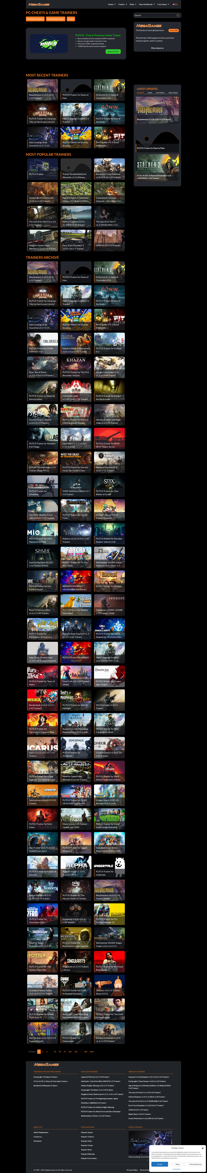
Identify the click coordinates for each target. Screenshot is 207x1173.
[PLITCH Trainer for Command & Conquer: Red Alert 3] (42, 724)
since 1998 (174, 30)
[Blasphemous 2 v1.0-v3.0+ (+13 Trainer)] (42, 90)
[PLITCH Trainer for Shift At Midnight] (76, 700)
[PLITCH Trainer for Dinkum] (109, 581)
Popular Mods (86, 1141)
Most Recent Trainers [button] (35, 19)
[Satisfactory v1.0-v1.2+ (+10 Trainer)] (42, 795)
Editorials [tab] (160, 93)
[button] (203, 1148)
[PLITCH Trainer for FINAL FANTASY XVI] (42, 343)
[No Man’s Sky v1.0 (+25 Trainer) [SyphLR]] (109, 510)
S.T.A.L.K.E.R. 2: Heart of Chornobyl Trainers (51, 1081)
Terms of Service (146, 1170)
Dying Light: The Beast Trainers (45, 1077)
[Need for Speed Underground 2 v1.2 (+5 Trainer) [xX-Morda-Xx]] (42, 938)
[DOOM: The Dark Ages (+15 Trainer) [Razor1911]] (42, 462)
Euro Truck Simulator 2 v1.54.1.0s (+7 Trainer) (146, 1105)
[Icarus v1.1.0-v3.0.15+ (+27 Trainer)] (42, 747)
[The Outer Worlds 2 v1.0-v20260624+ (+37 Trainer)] (42, 510)
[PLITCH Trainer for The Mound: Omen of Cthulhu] (76, 890)
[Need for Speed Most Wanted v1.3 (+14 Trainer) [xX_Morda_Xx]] (76, 771)
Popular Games (87, 1132)
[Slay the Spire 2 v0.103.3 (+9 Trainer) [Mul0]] (42, 1033)
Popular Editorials (88, 1154)
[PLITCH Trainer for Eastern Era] (109, 343)
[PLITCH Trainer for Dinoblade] (42, 486)
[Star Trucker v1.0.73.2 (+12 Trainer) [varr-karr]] (42, 843)
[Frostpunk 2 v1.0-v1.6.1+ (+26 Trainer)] (76, 914)
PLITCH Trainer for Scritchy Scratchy (144, 1157)
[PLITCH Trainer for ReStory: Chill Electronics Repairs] (76, 415)
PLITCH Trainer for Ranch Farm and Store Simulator (101, 1111)
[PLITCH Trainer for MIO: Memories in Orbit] (42, 533)
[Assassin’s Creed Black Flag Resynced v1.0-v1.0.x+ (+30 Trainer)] (76, 724)
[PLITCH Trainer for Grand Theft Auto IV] (42, 1009)
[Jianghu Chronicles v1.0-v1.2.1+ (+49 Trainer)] (109, 367)
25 (55, 1052)
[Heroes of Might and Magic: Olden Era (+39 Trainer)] (109, 415)
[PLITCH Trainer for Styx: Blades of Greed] (109, 486)
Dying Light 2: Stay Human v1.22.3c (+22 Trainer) (147, 1081)
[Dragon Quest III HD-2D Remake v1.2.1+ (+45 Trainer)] (109, 795)
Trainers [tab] (140, 93)
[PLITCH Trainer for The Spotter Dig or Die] (42, 961)
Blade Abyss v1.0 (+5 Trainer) (140, 1114)
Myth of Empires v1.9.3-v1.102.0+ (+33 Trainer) (147, 1097)
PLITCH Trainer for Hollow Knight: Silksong (97, 1107)
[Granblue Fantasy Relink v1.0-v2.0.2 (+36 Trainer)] (42, 985)
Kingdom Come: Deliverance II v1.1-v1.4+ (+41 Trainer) (102, 1094)
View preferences (195, 1164)
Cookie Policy (176, 1169)
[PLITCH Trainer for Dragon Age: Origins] (109, 676)
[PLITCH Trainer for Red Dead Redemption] (109, 961)
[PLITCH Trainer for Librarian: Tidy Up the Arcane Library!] (42, 113)
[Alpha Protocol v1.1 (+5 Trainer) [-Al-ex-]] (76, 866)
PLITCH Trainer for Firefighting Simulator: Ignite (99, 1098)
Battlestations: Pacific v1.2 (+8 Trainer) (96, 1116)
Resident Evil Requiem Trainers (45, 1085)
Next (92, 1052)
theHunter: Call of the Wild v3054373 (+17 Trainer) (100, 1081)
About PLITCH (113, 51)
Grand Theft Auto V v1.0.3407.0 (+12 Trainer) (146, 1118)
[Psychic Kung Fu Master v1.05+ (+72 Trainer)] (42, 415)
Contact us (38, 1137)
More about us (157, 48)
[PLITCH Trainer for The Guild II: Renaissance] (109, 1009)
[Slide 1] (147, 1160)
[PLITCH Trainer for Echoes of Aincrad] (42, 866)
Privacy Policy (132, 1170)
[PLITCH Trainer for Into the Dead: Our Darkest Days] (76, 462)
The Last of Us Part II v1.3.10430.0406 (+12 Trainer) (148, 1101)
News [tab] (150, 93)
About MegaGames (41, 1132)
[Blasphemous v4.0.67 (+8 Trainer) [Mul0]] (109, 890)
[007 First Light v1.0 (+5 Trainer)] (109, 700)
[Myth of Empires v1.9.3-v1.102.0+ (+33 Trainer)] (76, 216)
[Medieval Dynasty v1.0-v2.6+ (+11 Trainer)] (109, 462)
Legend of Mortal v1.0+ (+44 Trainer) (95, 1077)
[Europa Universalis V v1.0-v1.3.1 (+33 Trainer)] (109, 1033)
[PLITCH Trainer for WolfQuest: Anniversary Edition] (42, 629)
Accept (159, 1164)
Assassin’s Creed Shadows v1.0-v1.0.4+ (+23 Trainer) (149, 1077)
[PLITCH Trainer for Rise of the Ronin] (109, 113)
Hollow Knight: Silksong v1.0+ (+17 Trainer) (97, 1085)
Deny (178, 1164)
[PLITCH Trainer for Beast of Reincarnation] (42, 391)
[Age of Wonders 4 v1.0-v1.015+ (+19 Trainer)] (42, 890)
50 (60, 1052)
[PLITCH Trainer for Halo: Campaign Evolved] (109, 724)
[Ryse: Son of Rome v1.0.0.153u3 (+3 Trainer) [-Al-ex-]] (42, 367)
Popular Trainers (87, 1137)
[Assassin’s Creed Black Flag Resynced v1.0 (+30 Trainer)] (76, 1009)
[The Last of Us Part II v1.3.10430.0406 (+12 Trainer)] (109, 216)
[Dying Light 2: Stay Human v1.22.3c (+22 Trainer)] (42, 193)
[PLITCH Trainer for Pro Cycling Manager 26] (109, 914)
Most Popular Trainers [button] (55, 19)
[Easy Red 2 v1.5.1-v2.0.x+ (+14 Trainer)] (76, 438)
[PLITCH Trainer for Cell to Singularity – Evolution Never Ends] (109, 629)
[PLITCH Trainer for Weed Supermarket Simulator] (109, 819)
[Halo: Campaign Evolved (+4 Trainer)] (76, 113)
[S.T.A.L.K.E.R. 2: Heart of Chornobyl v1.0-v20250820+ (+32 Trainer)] (109, 90)
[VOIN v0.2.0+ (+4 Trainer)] (109, 240)
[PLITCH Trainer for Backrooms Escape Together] (76, 938)
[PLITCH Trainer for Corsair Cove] (76, 510)
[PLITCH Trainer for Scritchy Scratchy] (76, 137)
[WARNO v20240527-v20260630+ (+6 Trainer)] (76, 581)
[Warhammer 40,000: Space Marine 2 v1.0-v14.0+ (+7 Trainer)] (109, 557)
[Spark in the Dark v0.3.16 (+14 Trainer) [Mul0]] (42, 557)
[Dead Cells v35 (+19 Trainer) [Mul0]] (76, 676)
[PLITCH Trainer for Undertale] (109, 866)
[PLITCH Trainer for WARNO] (76, 652)
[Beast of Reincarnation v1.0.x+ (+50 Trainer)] (42, 605)
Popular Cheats (87, 1145)
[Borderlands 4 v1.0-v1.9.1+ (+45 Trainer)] (42, 700)
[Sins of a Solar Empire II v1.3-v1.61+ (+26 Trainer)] (76, 629)
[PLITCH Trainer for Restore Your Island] (76, 605)
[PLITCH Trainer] (42, 169)
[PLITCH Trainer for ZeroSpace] (76, 747)
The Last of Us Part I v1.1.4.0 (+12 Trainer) (145, 1092)
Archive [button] (71, 19)
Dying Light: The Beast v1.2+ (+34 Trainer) (97, 1090)
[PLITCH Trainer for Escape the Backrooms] (109, 391)
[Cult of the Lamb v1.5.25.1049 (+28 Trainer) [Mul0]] (76, 391)
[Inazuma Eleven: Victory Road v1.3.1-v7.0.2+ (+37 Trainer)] (109, 843)
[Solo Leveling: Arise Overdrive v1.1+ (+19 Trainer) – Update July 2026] (42, 137)
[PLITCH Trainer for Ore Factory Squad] (42, 581)
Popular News (86, 1150)
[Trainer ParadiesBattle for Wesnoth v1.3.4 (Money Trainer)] (76, 169)
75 (65, 1052)
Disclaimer (38, 1141)
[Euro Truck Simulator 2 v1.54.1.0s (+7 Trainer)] (76, 240)
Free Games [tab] (173, 93)
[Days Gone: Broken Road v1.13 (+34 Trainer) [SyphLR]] (42, 652)
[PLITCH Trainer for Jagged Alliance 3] (76, 843)
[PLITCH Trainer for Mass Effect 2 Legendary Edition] (109, 771)
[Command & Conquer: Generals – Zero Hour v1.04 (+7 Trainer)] (109, 193)
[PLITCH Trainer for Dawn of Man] (76, 90)
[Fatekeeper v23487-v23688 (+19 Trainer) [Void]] (109, 605)
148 (85, 1052)
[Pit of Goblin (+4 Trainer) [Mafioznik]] (109, 137)
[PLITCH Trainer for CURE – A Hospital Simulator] (76, 985)
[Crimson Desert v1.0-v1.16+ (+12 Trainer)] (109, 747)
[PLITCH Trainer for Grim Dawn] (42, 819)
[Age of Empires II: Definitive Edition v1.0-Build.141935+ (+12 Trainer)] (76, 193)
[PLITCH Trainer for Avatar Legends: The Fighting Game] (42, 771)
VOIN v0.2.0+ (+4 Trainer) (138, 1110)
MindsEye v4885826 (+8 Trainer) (93, 1103)
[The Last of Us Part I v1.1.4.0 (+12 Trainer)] (42, 216)
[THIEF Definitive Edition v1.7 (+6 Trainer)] (76, 486)
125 (75, 1052)
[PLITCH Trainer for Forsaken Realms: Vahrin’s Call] (109, 533)
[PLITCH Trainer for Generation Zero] (42, 914)
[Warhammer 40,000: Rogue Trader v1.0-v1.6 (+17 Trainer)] (109, 938)
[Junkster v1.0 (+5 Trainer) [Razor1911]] (109, 985)
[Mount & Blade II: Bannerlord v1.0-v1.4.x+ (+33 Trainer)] (76, 343)
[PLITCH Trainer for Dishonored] (76, 1033)
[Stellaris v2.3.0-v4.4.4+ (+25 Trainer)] (76, 533)
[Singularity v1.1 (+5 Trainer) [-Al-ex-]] (76, 961)
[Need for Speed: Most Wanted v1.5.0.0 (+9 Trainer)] (42, 240)
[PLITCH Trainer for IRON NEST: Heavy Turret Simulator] (109, 438)
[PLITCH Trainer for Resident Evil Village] (42, 438)
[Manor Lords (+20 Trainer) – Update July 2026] (76, 819)
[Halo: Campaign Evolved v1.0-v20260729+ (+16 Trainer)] (109, 652)
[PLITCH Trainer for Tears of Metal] (42, 676)
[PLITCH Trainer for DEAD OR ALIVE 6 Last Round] (76, 795)
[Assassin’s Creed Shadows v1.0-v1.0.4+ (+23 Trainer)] (109, 169)
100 (70, 1052)
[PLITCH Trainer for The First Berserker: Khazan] (76, 367)
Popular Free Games (89, 1158)
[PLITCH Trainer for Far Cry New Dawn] (76, 557)
